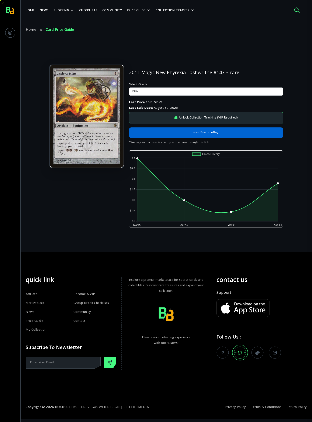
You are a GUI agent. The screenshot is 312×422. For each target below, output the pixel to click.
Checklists (88, 10)
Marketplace (35, 303)
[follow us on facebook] (222, 352)
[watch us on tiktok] (257, 352)
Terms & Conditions (266, 407)
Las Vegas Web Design (100, 407)
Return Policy (297, 407)
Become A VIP (84, 294)
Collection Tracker (172, 10)
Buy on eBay (209, 132)
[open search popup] (297, 10)
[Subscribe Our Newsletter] (110, 362)
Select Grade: (138, 85)
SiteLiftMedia (136, 407)
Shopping (61, 10)
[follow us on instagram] (275, 352)
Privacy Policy (235, 407)
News (44, 10)
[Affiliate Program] (10, 33)
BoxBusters (66, 407)
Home (30, 10)
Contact (79, 321)
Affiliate (31, 294)
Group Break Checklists (91, 303)
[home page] (10, 10)
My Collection (36, 330)
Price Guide (136, 10)
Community (112, 10)
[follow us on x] (240, 352)
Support (223, 293)
